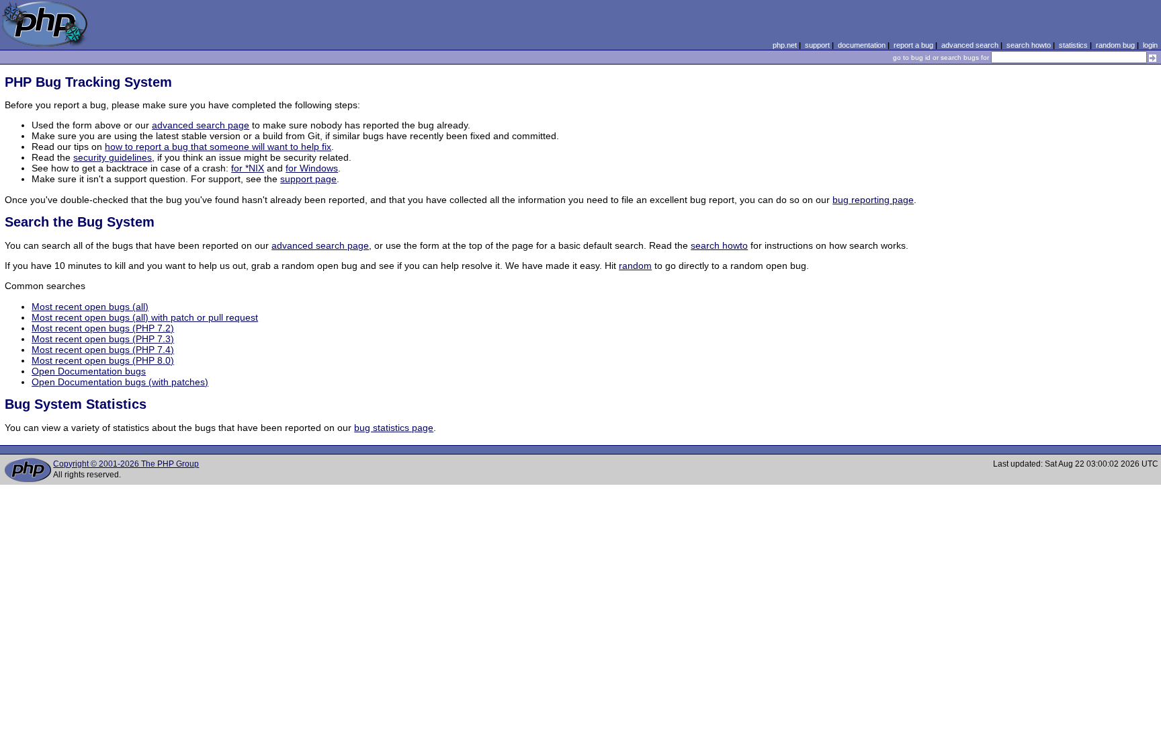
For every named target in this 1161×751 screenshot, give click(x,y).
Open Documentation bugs (89, 371)
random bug (1115, 45)
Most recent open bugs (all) (90, 306)
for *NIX (247, 168)
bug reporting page (873, 199)
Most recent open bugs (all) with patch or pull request (145, 317)
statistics (1073, 45)
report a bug (913, 45)
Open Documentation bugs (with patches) (120, 382)
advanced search (969, 45)
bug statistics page (393, 427)
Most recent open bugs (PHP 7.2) (103, 328)
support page (308, 178)
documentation (862, 45)
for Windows (312, 168)
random (635, 265)
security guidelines (112, 157)
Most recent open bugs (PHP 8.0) (103, 360)
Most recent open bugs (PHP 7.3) (103, 338)
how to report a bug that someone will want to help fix (218, 146)
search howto (1028, 45)
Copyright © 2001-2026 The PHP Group (126, 464)
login (1150, 45)
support (817, 45)
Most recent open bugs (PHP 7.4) (103, 349)
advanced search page (200, 125)
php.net (785, 45)
